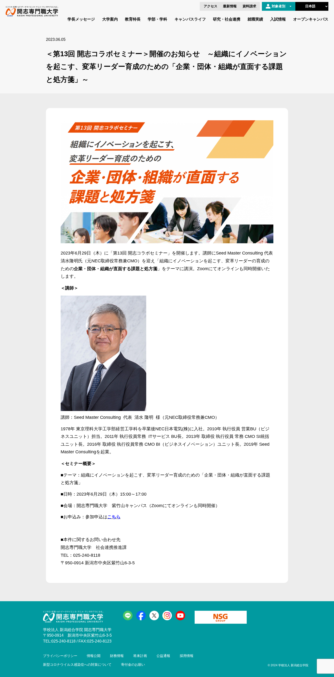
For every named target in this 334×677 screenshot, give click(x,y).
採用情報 (186, 656)
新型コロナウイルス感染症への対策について (77, 664)
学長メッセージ (81, 19)
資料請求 (249, 6)
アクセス (210, 6)
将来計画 (140, 656)
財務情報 (117, 656)
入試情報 (278, 19)
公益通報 (163, 656)
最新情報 (230, 6)
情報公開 (93, 656)
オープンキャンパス (310, 19)
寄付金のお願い (133, 664)
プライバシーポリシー (60, 656)
